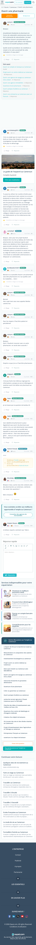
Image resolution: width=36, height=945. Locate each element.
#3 (31, 189)
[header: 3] (24, 546)
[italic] (8, 546)
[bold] (5, 546)
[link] (13, 546)
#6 (31, 295)
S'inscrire (27, 2)
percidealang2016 (13, 130)
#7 (31, 317)
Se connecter (19, 2)
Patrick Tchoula (12, 448)
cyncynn (10, 22)
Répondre (16, 59)
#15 (31, 525)
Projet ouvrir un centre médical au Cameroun (17, 72)
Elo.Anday (10, 478)
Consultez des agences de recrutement (18, 514)
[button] (26, 546)
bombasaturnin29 (13, 268)
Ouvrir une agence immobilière (13, 83)
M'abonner (26, 16)
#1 (31, 24)
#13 (31, 451)
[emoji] (18, 546)
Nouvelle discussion (9, 15)
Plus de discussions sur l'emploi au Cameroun (15, 748)
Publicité (18, 861)
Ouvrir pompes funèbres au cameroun (15, 89)
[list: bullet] (21, 546)
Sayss (9, 398)
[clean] (5, 548)
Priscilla (16, 460)
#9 (31, 359)
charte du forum (23, 465)
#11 (31, 401)
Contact (18, 855)
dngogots (10, 374)
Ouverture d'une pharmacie (12, 86)
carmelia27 (10, 231)
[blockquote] (10, 546)
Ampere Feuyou (12, 523)
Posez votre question (18, 743)
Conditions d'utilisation (18, 926)
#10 (31, 376)
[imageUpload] (16, 546)
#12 (31, 418)
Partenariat (18, 872)
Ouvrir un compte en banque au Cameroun (17, 67)
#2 (31, 132)
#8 (31, 337)
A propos (18, 866)
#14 (31, 480)
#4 (31, 233)
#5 (31, 270)
